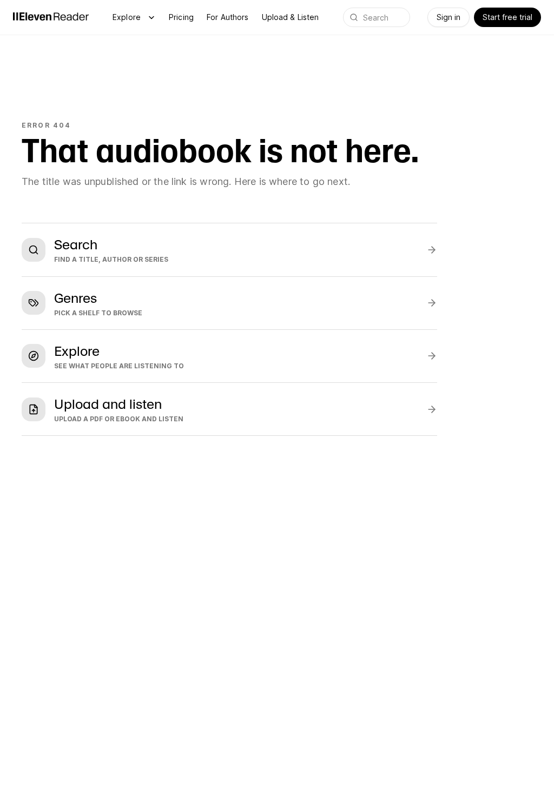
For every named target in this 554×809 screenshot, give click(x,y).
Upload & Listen (290, 17)
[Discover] (151, 17)
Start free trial (507, 17)
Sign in (448, 17)
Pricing (181, 17)
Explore (127, 17)
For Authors (228, 17)
